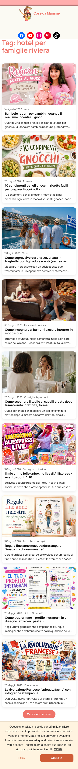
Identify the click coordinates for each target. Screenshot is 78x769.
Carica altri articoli (39, 714)
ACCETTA (56, 758)
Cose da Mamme (47, 13)
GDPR (58, 749)
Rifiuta (21, 758)
